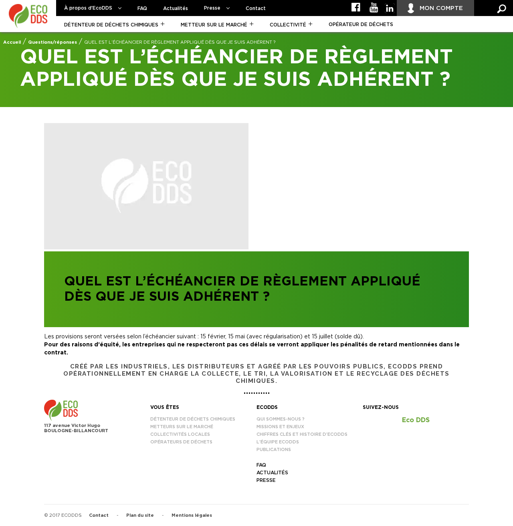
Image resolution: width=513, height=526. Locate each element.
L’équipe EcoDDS (277, 442)
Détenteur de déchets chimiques (111, 24)
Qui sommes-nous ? (280, 419)
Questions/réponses (52, 42)
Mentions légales (192, 515)
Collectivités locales (180, 434)
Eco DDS (416, 420)
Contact (256, 8)
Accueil (12, 42)
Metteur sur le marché (214, 24)
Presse (212, 8)
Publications (273, 449)
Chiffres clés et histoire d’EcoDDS (301, 434)
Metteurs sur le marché (181, 427)
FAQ (142, 8)
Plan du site (140, 515)
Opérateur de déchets (361, 24)
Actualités (175, 8)
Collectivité (288, 24)
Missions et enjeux (280, 427)
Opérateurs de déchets (181, 442)
